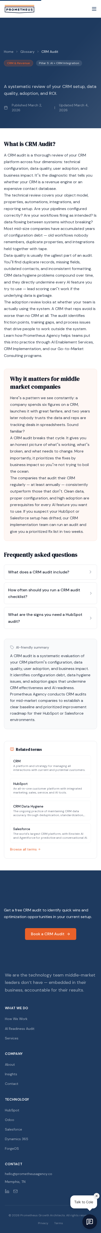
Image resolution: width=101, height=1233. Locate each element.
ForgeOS (12, 1148)
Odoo (9, 1120)
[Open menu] (94, 9)
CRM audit (17, 155)
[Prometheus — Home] (19, 9)
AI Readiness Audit (20, 1028)
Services (11, 1038)
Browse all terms (23, 849)
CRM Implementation (22, 348)
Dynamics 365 (16, 1139)
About (10, 1064)
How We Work (16, 1019)
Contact (11, 1083)
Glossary (27, 51)
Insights (11, 1074)
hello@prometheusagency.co (28, 1174)
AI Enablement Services (72, 342)
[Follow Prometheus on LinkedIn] (7, 1191)
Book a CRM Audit (47, 933)
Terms (58, 1223)
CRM (82, 155)
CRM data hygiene (20, 275)
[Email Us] (15, 1191)
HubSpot (67, 511)
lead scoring (38, 288)
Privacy (43, 1223)
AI (68, 282)
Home (8, 51)
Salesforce (19, 518)
